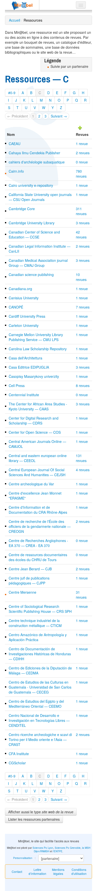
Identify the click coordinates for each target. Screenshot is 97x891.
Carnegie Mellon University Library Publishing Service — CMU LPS (36, 337)
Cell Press (17, 385)
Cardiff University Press (27, 316)
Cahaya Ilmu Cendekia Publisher (34, 152)
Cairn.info (16, 171)
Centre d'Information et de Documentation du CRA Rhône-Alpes (38, 510)
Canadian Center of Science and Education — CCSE (34, 234)
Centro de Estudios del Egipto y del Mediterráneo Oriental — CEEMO (36, 704)
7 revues (83, 307)
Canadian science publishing (31, 274)
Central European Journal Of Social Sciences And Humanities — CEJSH (37, 472)
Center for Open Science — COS (35, 432)
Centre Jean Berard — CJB (30, 568)
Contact (17, 871)
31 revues (81, 595)
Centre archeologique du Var (31, 483)
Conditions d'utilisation (79, 871)
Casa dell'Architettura (25, 357)
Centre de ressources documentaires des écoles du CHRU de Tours (38, 557)
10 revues (81, 277)
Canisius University (24, 297)
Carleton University (24, 325)
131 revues (81, 458)
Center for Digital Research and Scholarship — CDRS (33, 421)
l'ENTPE (57, 851)
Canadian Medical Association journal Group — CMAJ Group (38, 263)
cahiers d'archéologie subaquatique (37, 161)
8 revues (83, 385)
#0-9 (11, 92)
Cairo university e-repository (31, 185)
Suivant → (59, 116)
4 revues (83, 469)
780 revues (81, 174)
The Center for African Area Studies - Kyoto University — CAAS (38, 406)
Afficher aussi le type (40, 811)
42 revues (81, 234)
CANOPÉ (16, 307)
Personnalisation (22, 858)
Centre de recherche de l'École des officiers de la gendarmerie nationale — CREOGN (40, 526)
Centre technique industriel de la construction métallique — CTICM (35, 623)
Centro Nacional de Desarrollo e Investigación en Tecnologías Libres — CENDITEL (39, 720)
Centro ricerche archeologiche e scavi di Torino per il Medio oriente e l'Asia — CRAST (40, 739)
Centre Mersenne (22, 592)
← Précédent (17, 116)
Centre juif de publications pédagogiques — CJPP (29, 580)
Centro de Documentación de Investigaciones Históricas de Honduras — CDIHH (40, 653)
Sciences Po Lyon (43, 848)
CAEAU (14, 143)
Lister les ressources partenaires (34, 819)
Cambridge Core (22, 208)
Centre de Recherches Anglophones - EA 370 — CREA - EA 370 (38, 543)
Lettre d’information (37, 871)
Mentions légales (58, 871)
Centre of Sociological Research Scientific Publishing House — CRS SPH (40, 609)
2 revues (83, 152)
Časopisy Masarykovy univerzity (34, 376)
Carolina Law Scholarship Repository (38, 348)
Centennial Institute (24, 394)
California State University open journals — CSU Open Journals (40, 197)
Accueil (14, 20)
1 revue (82, 143)
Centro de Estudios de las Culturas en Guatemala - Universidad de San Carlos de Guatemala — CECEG (40, 687)
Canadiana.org (20, 288)
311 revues (81, 211)
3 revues (83, 222)
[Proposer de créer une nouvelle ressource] (80, 127)
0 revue (82, 161)
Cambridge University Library (31, 222)
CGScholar (17, 762)
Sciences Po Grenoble (68, 848)
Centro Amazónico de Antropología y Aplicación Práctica (38, 637)
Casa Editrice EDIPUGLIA (29, 367)
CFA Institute (19, 753)
